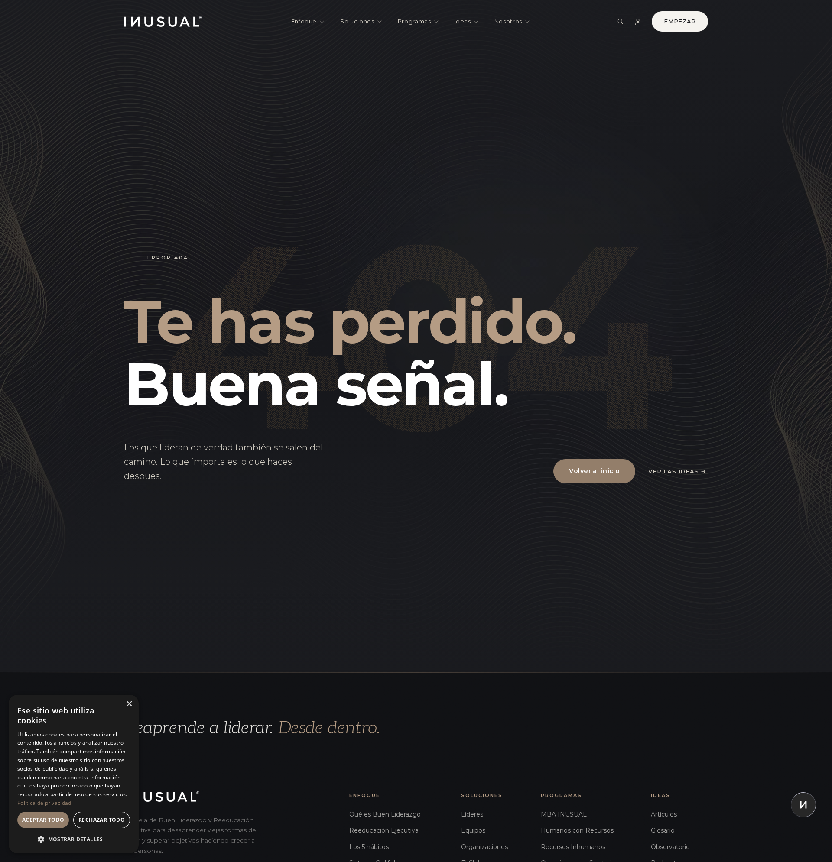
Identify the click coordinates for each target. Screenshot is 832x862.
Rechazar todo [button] (101, 819)
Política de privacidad (44, 803)
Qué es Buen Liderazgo (385, 814)
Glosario (663, 830)
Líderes (472, 814)
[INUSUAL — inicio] (163, 21)
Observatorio (670, 847)
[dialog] (74, 774)
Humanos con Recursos (577, 830)
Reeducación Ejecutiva (384, 830)
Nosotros (508, 21)
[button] (73, 839)
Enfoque (304, 21)
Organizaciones (484, 847)
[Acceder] (638, 21)
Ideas (463, 21)
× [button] (129, 704)
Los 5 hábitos (369, 847)
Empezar (680, 21)
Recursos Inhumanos (573, 847)
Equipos (473, 830)
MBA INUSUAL (564, 814)
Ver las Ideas (677, 471)
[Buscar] (620, 21)
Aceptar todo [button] (43, 819)
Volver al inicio (594, 471)
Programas (414, 21)
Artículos (664, 814)
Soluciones (357, 21)
